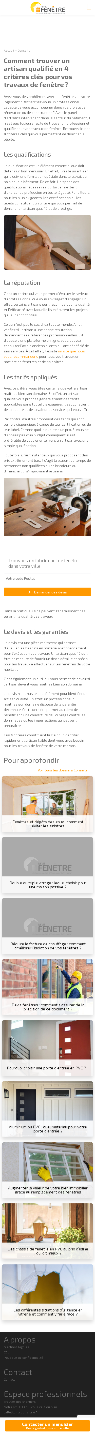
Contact (9, 1379)
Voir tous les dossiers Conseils (63, 770)
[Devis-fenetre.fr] (47, 8)
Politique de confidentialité (23, 1357)
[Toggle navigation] (89, 6)
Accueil (9, 50)
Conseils (23, 50)
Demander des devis (50, 592)
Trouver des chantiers (20, 1401)
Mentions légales (16, 1347)
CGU (7, 1352)
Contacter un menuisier (47, 1426)
